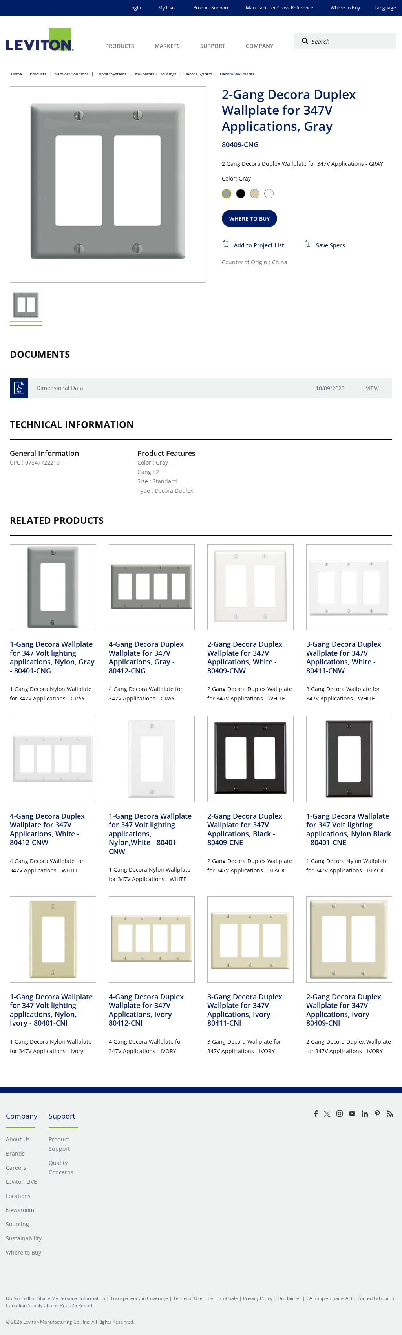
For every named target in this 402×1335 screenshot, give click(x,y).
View (372, 388)
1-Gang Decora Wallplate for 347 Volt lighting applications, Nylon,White (150, 833)
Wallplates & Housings (155, 74)
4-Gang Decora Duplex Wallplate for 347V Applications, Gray (146, 657)
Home (16, 74)
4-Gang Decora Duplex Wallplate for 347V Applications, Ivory (146, 1010)
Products (38, 74)
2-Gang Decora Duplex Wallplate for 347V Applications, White (244, 657)
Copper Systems (111, 74)
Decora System (198, 74)
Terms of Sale (223, 1298)
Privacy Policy (257, 1298)
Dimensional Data (60, 387)
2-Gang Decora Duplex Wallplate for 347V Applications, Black (244, 829)
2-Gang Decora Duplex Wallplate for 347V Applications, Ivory (343, 1010)
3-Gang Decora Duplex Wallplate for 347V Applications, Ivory (244, 1010)
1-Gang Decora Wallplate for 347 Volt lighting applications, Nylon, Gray (52, 657)
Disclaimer (289, 1298)
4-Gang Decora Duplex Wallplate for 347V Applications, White (47, 829)
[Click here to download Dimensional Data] (19, 388)
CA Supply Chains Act (329, 1298)
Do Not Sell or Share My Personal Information (55, 1298)
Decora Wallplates (237, 74)
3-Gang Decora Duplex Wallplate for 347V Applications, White (343, 657)
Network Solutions (71, 74)
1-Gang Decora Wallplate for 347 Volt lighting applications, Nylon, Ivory (51, 1010)
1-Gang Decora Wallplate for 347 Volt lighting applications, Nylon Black (348, 829)
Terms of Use (188, 1298)
